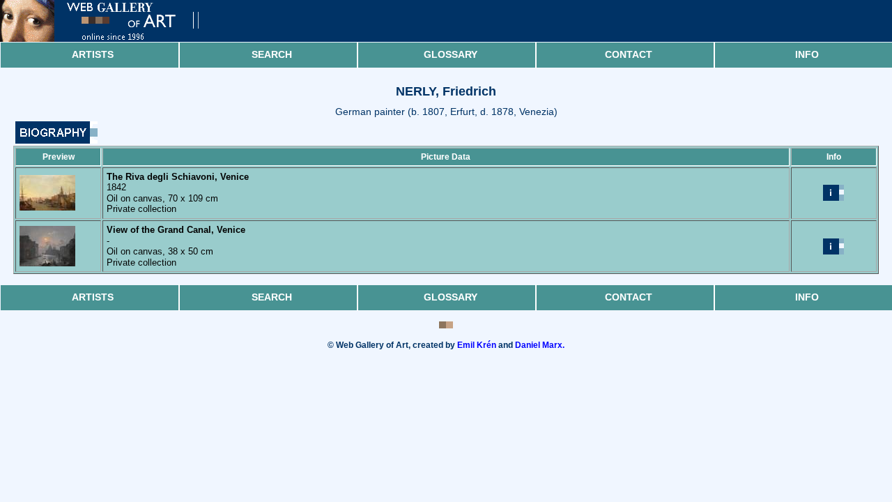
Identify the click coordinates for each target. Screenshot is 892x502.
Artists (93, 54)
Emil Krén (476, 345)
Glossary (450, 54)
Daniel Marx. (539, 345)
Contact (628, 54)
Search (272, 54)
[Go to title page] (111, 38)
